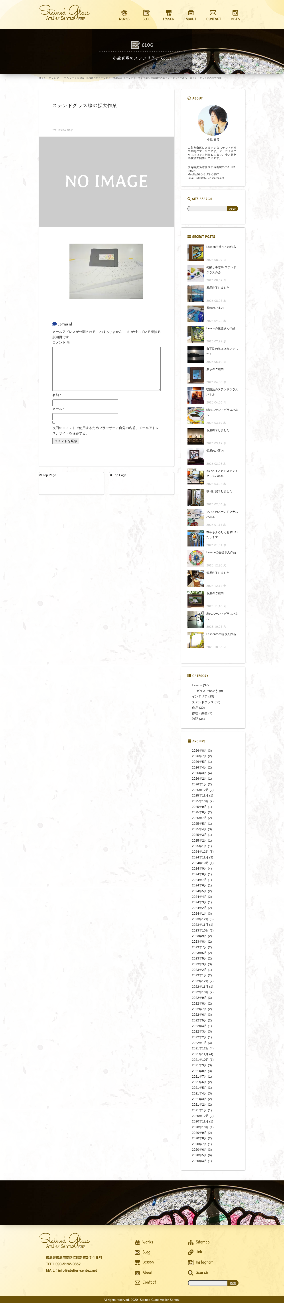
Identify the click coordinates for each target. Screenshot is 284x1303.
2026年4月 (199, 767)
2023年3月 (199, 964)
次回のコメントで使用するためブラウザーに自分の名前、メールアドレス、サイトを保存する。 (105, 430)
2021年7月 (199, 1076)
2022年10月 (200, 992)
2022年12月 (200, 981)
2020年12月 (200, 1116)
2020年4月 (199, 1161)
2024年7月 (199, 880)
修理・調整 (199, 713)
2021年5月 (199, 1087)
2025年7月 (199, 818)
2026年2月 (199, 778)
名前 (56, 395)
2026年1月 (199, 784)
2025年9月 (199, 806)
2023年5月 (199, 958)
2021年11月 (200, 1054)
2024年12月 (200, 851)
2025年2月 (199, 840)
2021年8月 (199, 1071)
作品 (195, 707)
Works (147, 1242)
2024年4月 (199, 896)
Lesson (197, 685)
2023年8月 (199, 941)
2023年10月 (200, 930)
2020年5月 (199, 1155)
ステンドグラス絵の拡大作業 (84, 105)
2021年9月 (199, 1065)
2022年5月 (199, 1020)
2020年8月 (199, 1138)
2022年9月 (199, 997)
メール (58, 409)
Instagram (204, 1262)
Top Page (49, 475)
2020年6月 (199, 1149)
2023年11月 (200, 924)
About (146, 1272)
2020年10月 (200, 1127)
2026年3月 (199, 773)
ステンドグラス (203, 702)
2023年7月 (199, 947)
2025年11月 (200, 795)
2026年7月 (199, 756)
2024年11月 (200, 857)
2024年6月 (199, 885)
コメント (61, 342)
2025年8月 (199, 812)
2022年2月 (199, 1037)
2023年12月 (200, 919)
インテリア (199, 696)
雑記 (195, 719)
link (198, 1251)
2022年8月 (199, 1003)
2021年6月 (199, 1082)
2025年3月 (199, 834)
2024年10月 (200, 863)
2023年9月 (199, 936)
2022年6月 (199, 1014)
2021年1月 (199, 1110)
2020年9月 (199, 1132)
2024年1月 (199, 913)
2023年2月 (199, 969)
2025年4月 (199, 829)
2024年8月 (199, 874)
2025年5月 (199, 823)
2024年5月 (199, 891)
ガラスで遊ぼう (207, 691)
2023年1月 (199, 975)
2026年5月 (199, 761)
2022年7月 (199, 1009)
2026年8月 (199, 750)
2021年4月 (199, 1093)
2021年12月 (200, 1048)
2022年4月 (199, 1026)
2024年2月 (199, 908)
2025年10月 (200, 801)
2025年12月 (200, 790)
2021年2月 (199, 1104)
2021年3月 (199, 1099)
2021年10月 (200, 1059)
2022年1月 (199, 1043)
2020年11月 (200, 1121)
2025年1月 (199, 846)
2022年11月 (200, 986)
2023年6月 (199, 953)
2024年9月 (199, 868)
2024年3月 (199, 902)
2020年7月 (199, 1144)
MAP (191, 170)
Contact (148, 1282)
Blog (145, 1252)
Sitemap (202, 1242)
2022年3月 (199, 1031)
